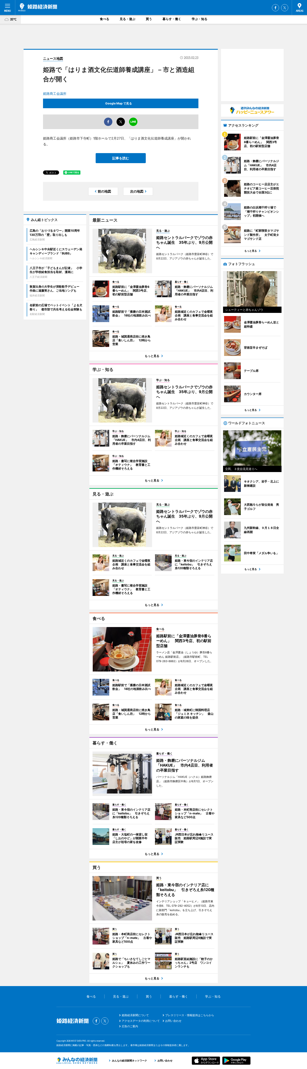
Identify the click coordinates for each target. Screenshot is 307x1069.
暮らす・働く (171, 19)
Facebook (275, 7)
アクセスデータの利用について (141, 1020)
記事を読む (120, 158)
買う (149, 19)
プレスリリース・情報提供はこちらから (189, 1015)
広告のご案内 (130, 1026)
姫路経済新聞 (37, 7)
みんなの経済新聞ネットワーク (76, 1061)
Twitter (284, 7)
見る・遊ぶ (127, 19)
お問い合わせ (173, 1020)
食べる (104, 19)
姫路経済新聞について (135, 1015)
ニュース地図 (53, 58)
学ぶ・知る (199, 19)
